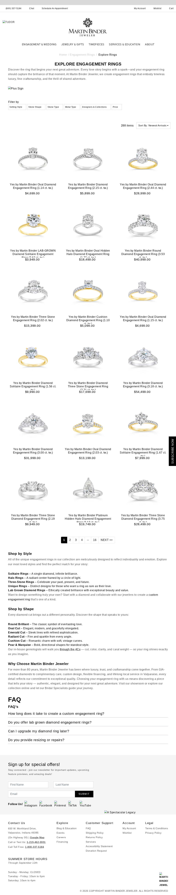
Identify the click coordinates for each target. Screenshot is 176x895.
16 (94, 539)
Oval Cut (14, 628)
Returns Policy (94, 837)
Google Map (37, 837)
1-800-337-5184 (34, 847)
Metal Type (70, 107)
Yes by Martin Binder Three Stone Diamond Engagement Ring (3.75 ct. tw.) (143, 519)
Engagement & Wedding (39, 44)
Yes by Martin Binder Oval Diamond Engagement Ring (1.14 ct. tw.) (33, 186)
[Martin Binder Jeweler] (88, 27)
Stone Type (53, 107)
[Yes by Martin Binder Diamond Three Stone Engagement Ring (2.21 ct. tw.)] (88, 356)
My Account (129, 828)
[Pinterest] (60, 803)
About (149, 44)
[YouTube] (86, 803)
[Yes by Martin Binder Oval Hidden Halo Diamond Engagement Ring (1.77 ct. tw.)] (88, 224)
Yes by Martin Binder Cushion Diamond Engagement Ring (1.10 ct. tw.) (88, 320)
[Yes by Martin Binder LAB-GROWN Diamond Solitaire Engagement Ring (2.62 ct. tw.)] (33, 224)
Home (63, 54)
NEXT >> (107, 539)
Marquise (24, 644)
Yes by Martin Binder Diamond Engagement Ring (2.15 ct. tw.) (88, 186)
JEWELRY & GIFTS (72, 44)
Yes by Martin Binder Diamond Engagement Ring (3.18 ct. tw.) (143, 385)
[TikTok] (73, 803)
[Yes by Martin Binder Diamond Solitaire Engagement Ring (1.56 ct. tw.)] (33, 356)
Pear (11, 644)
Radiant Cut (16, 636)
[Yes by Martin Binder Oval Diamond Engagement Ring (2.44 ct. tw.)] (143, 158)
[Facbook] (45, 803)
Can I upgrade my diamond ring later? (38, 731)
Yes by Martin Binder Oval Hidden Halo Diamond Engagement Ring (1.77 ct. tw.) (88, 254)
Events (60, 832)
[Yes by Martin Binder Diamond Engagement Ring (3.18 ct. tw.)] (143, 356)
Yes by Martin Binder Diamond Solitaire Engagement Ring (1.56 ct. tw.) (33, 386)
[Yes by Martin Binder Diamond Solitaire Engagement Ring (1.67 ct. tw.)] (143, 423)
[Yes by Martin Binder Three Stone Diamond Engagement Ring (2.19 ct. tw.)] (33, 489)
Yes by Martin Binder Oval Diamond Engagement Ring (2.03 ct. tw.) (88, 451)
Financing (62, 841)
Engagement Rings (82, 54)
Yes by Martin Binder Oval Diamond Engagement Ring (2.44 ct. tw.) (143, 186)
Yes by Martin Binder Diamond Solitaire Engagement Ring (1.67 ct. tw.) (143, 452)
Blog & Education (66, 828)
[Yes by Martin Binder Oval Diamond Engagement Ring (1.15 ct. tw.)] (143, 290)
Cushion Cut (17, 640)
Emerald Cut (16, 632)
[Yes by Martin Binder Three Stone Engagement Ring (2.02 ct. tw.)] (33, 290)
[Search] (124, 8)
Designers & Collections (94, 107)
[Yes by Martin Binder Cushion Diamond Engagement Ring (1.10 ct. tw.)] (88, 290)
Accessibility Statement (99, 846)
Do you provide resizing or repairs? (36, 740)
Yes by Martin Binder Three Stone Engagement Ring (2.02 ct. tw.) (33, 318)
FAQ (88, 828)
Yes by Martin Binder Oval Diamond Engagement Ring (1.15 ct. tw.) (143, 318)
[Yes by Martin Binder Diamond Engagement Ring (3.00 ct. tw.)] (33, 423)
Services (91, 841)
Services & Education (124, 44)
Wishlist (127, 832)
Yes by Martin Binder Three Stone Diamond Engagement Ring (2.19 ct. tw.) (33, 519)
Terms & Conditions (156, 828)
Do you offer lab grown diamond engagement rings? (49, 722)
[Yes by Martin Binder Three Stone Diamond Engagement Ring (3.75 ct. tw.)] (143, 489)
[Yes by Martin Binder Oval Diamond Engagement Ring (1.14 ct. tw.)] (33, 158)
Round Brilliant (18, 624)
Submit (84, 793)
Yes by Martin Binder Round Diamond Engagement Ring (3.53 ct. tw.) (143, 254)
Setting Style (15, 107)
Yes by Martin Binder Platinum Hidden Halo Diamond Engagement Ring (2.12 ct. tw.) (88, 519)
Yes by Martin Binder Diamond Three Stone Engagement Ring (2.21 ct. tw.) (88, 386)
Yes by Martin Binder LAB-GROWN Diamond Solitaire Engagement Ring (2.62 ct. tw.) (33, 254)
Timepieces (96, 44)
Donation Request (96, 850)
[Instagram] (30, 803)
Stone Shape (35, 107)
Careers (61, 837)
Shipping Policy (95, 832)
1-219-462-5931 (36, 842)
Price (115, 107)
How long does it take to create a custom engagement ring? (56, 713)
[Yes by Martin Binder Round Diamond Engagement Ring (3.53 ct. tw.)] (143, 224)
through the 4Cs (70, 649)
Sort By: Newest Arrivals (152, 125)
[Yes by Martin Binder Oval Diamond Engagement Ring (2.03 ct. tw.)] (88, 423)
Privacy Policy (153, 832)
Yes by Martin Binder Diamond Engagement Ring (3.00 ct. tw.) (33, 451)
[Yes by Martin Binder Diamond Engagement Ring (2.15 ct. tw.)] (88, 158)
